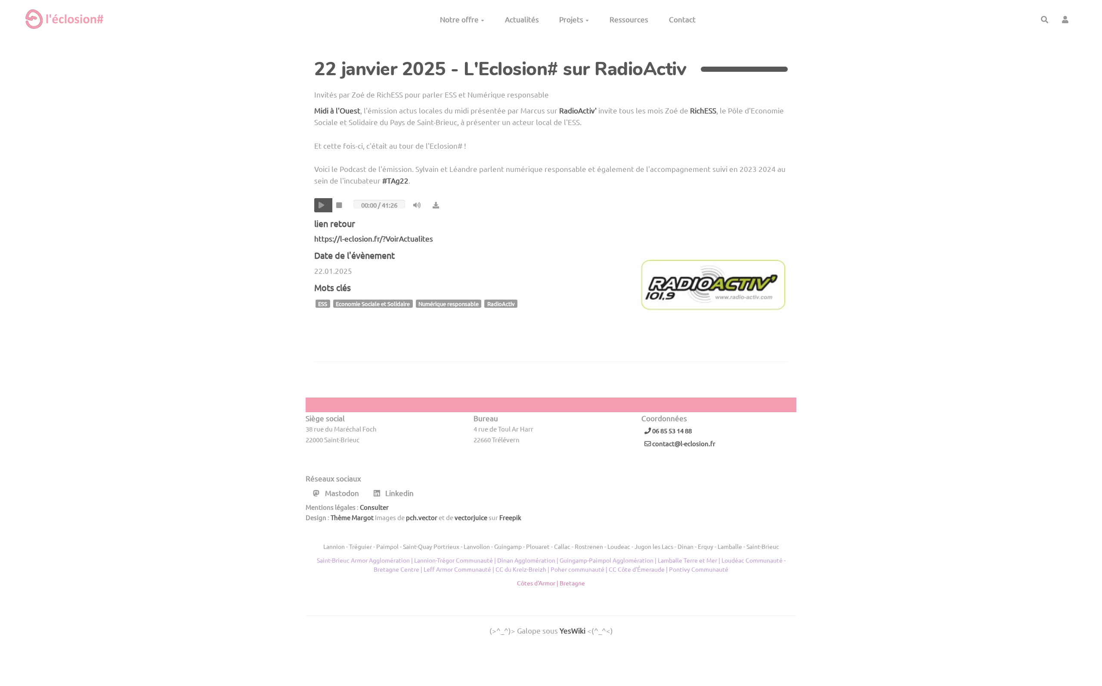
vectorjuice (471, 517)
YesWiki (572, 630)
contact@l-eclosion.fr (683, 443)
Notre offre (459, 19)
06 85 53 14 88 (671, 430)
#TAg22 (395, 180)
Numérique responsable (448, 303)
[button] (1065, 19)
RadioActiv (501, 303)
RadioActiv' (578, 110)
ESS (322, 303)
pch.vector (421, 517)
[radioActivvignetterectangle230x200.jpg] (708, 285)
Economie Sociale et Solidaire (373, 303)
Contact (682, 19)
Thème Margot (352, 517)
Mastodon (341, 492)
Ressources (629, 19)
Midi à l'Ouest (337, 110)
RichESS (703, 110)
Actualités (522, 19)
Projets (571, 19)
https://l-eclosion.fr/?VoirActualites (373, 238)
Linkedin (399, 492)
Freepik (510, 517)
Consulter (374, 507)
